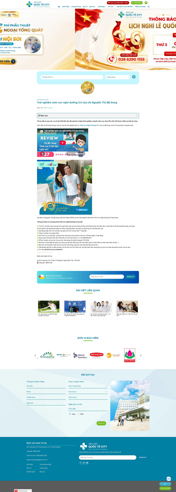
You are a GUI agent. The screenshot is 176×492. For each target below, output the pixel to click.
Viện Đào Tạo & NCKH (124, 6)
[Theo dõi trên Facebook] (80, 463)
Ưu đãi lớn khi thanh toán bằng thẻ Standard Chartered (74, 314)
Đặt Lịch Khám (140, 6)
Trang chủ (59, 6)
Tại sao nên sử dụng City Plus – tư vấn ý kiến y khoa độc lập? (100, 314)
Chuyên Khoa (76, 6)
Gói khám (101, 6)
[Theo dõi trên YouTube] (87, 463)
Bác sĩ (85, 6)
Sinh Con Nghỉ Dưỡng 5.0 (89, 125)
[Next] (170, 39)
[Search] (148, 7)
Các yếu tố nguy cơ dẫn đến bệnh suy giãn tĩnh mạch (47, 314)
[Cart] (146, 2)
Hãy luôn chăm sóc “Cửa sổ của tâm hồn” (127, 314)
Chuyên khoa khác (43, 99)
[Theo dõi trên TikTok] (83, 463)
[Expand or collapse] (137, 115)
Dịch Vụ (92, 6)
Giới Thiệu (65, 6)
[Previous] (6, 39)
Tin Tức (110, 6)
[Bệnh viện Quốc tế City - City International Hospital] (38, 4)
